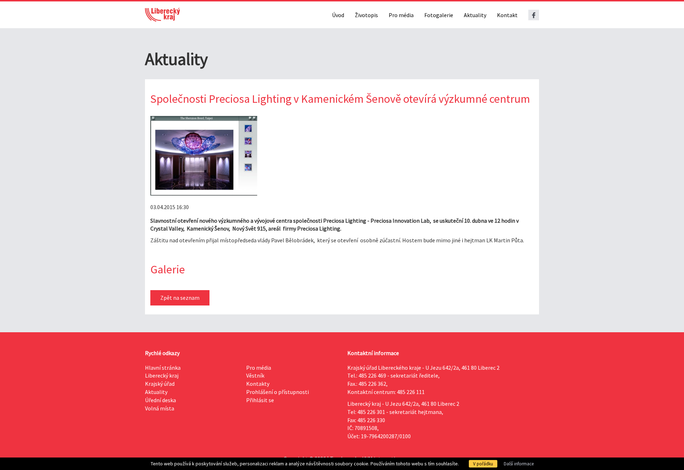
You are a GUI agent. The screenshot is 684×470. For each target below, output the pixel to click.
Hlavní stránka (163, 367)
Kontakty (257, 383)
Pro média (401, 15)
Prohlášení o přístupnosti (277, 391)
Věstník (255, 375)
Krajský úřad (160, 383)
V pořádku (483, 464)
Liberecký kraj (161, 375)
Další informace (519, 464)
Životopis (366, 15)
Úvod (338, 15)
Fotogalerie (438, 15)
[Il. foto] (203, 156)
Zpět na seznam (180, 297)
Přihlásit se (260, 400)
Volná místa (159, 408)
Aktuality (475, 15)
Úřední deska (160, 400)
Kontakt (507, 15)
